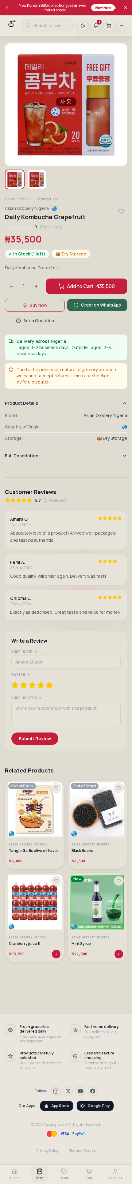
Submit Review (35, 738)
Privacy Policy (47, 1150)
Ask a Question (38, 320)
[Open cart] (108, 25)
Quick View (37, 825)
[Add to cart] (56, 954)
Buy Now (38, 305)
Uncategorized (46, 199)
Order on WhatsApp (101, 305)
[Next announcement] (115, 7)
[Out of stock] (56, 861)
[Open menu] (121, 25)
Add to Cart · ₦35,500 (91, 286)
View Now (103, 7)
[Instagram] (56, 1091)
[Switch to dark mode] (82, 25)
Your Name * (24, 651)
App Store (60, 1105)
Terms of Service (82, 1150)
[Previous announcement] (6, 7)
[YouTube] (80, 1091)
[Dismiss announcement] (126, 8)
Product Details (21, 403)
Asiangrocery (56, 1124)
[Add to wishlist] (56, 788)
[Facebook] (93, 1091)
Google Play (99, 1105)
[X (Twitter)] (68, 1091)
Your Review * (26, 698)
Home (10, 199)
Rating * (20, 674)
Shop (24, 199)
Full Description (21, 456)
